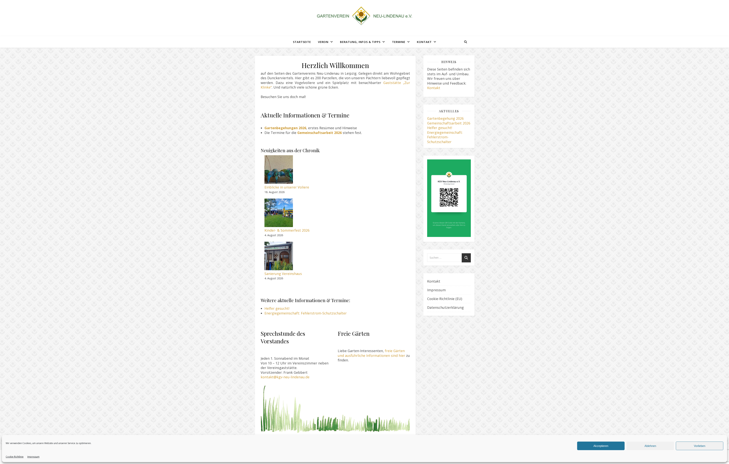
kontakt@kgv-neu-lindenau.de (285, 377)
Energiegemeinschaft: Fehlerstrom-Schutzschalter (305, 313)
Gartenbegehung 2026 (445, 118)
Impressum (33, 456)
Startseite (302, 42)
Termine (398, 42)
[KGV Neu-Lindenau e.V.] (364, 15)
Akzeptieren (600, 445)
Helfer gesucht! (276, 308)
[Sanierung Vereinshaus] (278, 256)
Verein (323, 42)
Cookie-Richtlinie (15, 456)
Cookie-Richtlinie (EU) (444, 298)
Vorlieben (699, 445)
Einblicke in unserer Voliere (286, 187)
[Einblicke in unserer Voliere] (278, 169)
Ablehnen (650, 445)
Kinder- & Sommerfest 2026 (286, 230)
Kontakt (424, 42)
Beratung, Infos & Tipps (360, 42)
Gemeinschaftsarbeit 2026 (448, 123)
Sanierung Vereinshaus (283, 273)
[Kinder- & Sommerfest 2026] (278, 213)
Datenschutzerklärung (445, 307)
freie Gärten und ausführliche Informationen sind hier (371, 353)
